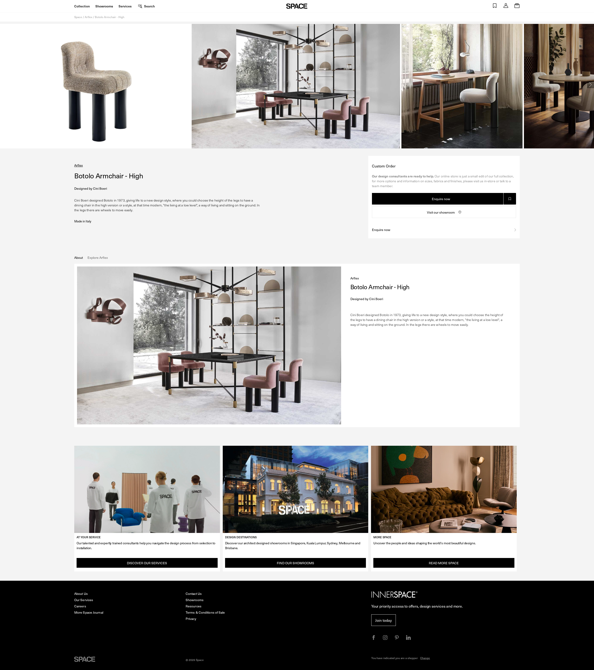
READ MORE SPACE (444, 563)
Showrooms (104, 6)
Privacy (191, 618)
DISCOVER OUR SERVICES (147, 563)
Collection (82, 6)
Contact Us (194, 593)
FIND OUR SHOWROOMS (295, 563)
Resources (193, 606)
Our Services (83, 599)
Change (425, 658)
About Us (81, 593)
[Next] (590, 84)
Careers (80, 606)
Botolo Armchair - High (109, 17)
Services (125, 6)
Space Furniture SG (296, 6)
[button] (494, 6)
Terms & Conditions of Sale (205, 612)
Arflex (88, 17)
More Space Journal (88, 612)
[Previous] (3, 84)
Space (78, 17)
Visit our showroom (441, 212)
